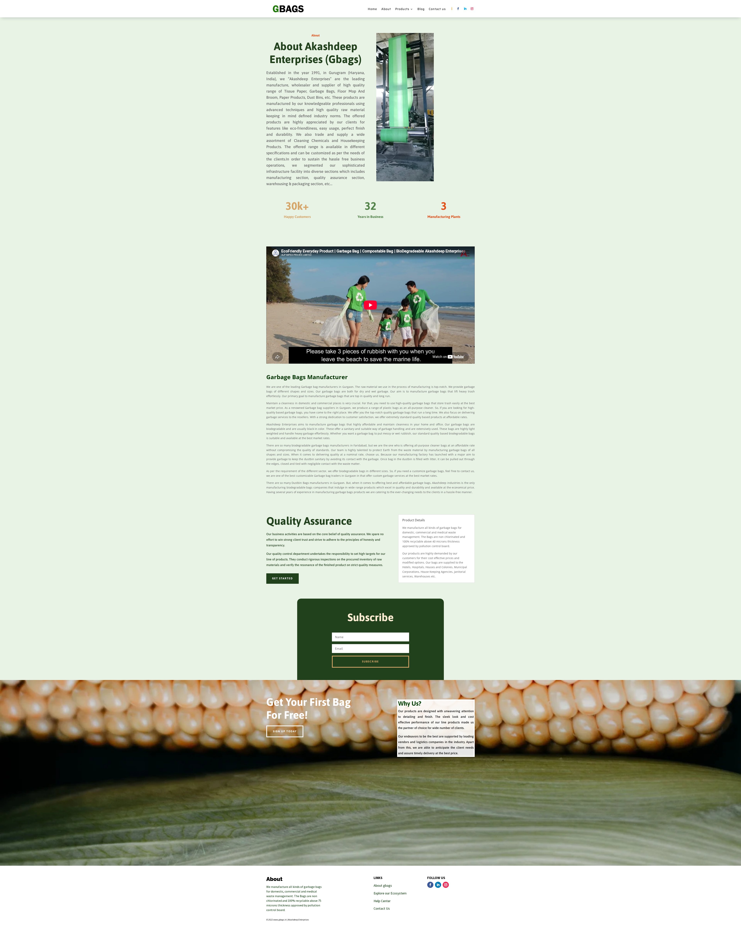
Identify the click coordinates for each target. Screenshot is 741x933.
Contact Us (382, 908)
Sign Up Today (285, 731)
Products (402, 9)
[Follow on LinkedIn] (465, 8)
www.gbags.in (279, 919)
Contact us (437, 9)
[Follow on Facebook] (458, 8)
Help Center (382, 901)
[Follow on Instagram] (472, 8)
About (386, 9)
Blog (421, 9)
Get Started (282, 578)
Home (372, 9)
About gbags (383, 885)
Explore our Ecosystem (390, 893)
